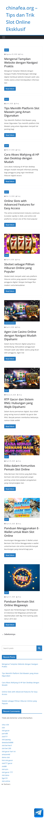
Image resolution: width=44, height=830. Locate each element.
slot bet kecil (7, 745)
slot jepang (6, 739)
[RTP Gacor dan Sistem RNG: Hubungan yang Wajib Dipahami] (22, 378)
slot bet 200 (6, 748)
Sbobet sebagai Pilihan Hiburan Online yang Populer (19, 267)
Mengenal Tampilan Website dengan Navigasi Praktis (21, 62)
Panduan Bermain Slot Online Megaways (19, 603)
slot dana (5, 775)
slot (3, 727)
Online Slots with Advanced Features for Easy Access (19, 204)
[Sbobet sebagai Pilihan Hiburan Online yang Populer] (22, 244)
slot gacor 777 (7, 772)
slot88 (4, 766)
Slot (6, 50)
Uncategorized (10, 323)
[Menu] (3, 37)
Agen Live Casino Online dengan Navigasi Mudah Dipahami (20, 335)
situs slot (5, 724)
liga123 (5, 778)
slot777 (5, 736)
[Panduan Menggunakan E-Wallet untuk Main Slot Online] (22, 508)
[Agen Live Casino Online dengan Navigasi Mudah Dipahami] (22, 310)
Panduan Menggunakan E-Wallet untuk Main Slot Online (21, 531)
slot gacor (6, 730)
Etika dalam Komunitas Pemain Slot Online (19, 467)
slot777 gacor (7, 763)
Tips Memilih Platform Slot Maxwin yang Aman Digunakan (21, 111)
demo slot (6, 757)
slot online (6, 781)
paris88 (5, 733)
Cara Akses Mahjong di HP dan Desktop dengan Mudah (21, 158)
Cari (39, 648)
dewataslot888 (7, 742)
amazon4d (6, 754)
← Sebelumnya (8, 634)
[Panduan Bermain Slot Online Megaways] (22, 577)
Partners (7, 784)
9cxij (21, 54)
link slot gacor (7, 760)
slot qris (5, 769)
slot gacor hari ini (9, 751)
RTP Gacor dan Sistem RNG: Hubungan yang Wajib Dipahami (19, 403)
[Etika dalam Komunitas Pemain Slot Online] (22, 445)
